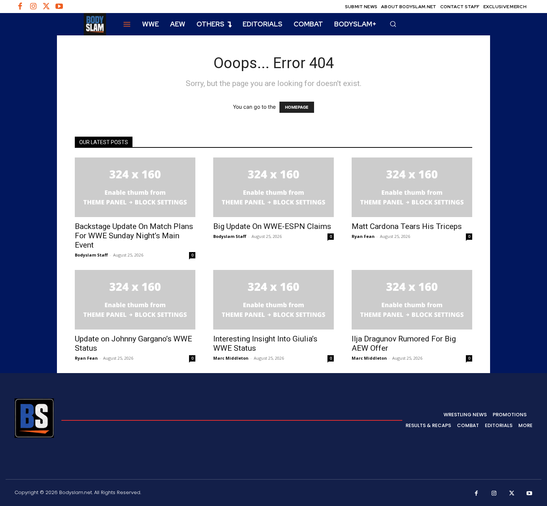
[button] (393, 23)
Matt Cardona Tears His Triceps (407, 226)
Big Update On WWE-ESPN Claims (272, 226)
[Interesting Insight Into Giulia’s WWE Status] (273, 300)
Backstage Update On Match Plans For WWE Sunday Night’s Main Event (134, 235)
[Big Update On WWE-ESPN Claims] (273, 187)
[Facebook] (20, 6)
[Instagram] (33, 6)
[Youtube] (59, 6)
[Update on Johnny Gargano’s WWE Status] (135, 300)
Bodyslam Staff (91, 255)
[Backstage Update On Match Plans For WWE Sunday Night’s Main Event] (135, 187)
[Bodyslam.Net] (60, 24)
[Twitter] (46, 6)
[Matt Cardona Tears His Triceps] (412, 187)
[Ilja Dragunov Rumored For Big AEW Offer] (412, 300)
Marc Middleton (231, 358)
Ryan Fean (363, 236)
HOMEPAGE (296, 107)
